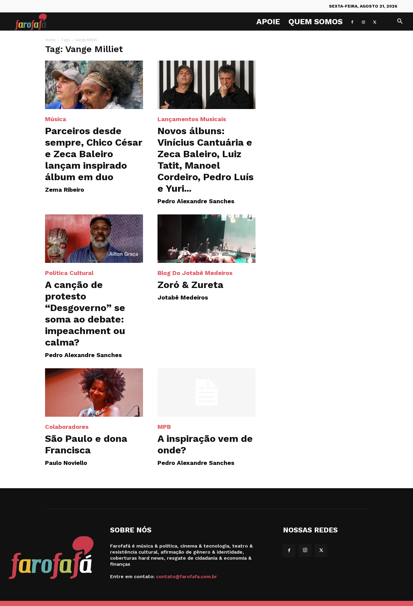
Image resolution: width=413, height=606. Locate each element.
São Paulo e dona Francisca (86, 444)
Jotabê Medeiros (183, 297)
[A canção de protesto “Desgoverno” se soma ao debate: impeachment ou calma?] (94, 238)
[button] (399, 22)
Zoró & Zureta (190, 284)
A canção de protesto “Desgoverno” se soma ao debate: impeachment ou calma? (85, 313)
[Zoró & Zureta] (206, 238)
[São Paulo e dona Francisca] (94, 392)
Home (50, 39)
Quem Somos (315, 21)
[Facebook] (352, 21)
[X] (374, 21)
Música (55, 119)
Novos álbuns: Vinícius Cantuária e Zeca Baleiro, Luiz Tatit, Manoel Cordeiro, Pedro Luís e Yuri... (206, 159)
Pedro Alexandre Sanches (196, 201)
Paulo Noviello (66, 462)
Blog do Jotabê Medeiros (195, 273)
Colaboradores (67, 426)
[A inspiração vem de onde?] (206, 392)
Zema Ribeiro (64, 189)
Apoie (268, 21)
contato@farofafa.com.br (186, 576)
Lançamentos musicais (192, 119)
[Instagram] (363, 21)
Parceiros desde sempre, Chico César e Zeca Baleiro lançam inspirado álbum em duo (93, 154)
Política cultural (69, 273)
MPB (164, 426)
